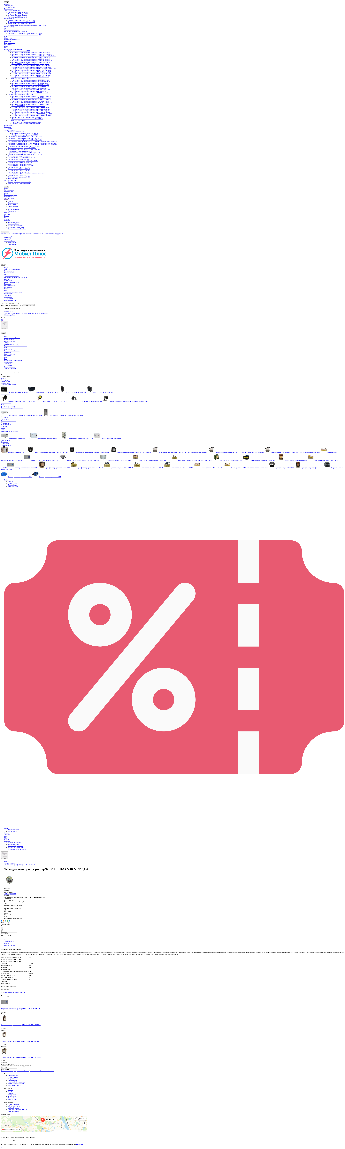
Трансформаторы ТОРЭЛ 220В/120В (19, 170)
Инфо (6, 199)
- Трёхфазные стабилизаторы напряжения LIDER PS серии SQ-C (31, 67)
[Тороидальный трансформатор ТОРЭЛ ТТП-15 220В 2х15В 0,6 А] (10, 885)
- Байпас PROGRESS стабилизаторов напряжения (27, 117)
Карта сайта (44, 1071)
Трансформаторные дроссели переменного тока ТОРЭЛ (25, 154)
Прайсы (6, 216)
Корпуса (6, 36)
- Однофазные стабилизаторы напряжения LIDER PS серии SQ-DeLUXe (34, 56)
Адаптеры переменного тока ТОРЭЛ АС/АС (21, 20)
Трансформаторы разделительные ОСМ (20, 164)
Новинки (7, 4)
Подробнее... (80, 1144)
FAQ (5, 217)
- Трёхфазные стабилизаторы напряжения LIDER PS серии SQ (31, 65)
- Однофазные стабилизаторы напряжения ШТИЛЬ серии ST (30, 86)
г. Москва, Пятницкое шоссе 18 (17, 1109)
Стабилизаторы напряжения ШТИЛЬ (19, 78)
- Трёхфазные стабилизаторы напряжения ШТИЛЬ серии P (30, 91)
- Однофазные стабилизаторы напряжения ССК (26, 122)
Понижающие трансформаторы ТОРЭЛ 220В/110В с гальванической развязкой (32, 143)
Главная (6, 188)
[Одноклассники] (3, 921)
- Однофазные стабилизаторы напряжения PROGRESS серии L (31, 98)
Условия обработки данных (16, 1082)
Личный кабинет (13, 1075)
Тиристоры (7, 127)
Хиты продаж (8, 5)
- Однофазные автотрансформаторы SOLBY (25, 133)
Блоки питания (9, 18)
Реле (5, 47)
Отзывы (6, 219)
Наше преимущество (10, 195)
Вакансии (7, 193)
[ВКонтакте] (1, 921)
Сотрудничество (9, 198)
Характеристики (9, 941)
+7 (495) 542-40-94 (13, 1104)
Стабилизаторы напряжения (13, 49)
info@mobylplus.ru (13, 1108)
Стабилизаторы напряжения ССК (18, 120)
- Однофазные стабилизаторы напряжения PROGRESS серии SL (31, 99)
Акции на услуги (13, 211)
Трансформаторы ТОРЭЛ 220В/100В (19, 167)
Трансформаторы (9, 130)
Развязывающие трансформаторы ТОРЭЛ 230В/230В (24, 146)
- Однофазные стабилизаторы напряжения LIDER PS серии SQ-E (32, 57)
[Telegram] (5, 921)
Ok (2, 1147)
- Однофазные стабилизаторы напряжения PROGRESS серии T (31, 101)
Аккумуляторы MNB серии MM (18, 12)
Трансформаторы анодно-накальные (19, 156)
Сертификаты (8, 191)
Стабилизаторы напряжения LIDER (19, 51)
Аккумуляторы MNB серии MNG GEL (20, 14)
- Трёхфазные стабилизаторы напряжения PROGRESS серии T (31, 112)
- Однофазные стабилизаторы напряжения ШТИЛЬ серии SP (30, 85)
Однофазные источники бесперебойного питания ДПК (25, 33)
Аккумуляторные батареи (12, 10)
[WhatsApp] (7, 921)
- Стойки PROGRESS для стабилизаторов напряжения (28, 106)
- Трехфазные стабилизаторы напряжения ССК (26, 123)
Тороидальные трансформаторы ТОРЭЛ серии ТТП (24, 153)
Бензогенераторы (9, 26)
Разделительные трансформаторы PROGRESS (22, 148)
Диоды (6, 28)
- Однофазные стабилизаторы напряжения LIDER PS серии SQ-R (32, 60)
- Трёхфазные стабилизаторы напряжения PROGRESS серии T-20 (32, 114)
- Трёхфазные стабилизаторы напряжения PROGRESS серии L (31, 109)
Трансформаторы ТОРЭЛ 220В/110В (19, 169)
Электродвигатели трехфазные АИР (19, 183)
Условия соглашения (14, 1085)
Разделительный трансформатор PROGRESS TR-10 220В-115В (21, 1008)
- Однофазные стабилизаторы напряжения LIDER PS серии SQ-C (32, 54)
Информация (12, 1094)
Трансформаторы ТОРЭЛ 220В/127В (19, 172)
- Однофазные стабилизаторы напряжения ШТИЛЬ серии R (30, 83)
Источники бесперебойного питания (15, 31)
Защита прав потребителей (16, 1083)
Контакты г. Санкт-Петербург (17, 229)
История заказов (13, 1077)
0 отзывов (6, 890)
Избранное (11, 1079)
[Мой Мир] (9, 921)
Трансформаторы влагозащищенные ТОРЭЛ (21, 157)
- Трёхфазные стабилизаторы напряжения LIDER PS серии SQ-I (31, 72)
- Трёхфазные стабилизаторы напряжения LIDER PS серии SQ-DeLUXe (34, 68)
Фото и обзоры (12, 204)
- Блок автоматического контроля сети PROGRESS (27, 119)
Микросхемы (8, 38)
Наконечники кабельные (11, 39)
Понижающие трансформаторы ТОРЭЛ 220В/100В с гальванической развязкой (32, 141)
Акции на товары (13, 209)
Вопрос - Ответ (9, 945)
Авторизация (12, 242)
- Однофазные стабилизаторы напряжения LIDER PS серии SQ (31, 52)
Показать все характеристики (13, 918)
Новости (10, 201)
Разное (6, 46)
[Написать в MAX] (2, 320)
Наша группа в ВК (13, 1111)
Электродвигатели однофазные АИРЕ (19, 182)
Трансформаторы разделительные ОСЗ (20, 162)
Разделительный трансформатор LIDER (20, 151)
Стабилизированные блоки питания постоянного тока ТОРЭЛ (27, 25)
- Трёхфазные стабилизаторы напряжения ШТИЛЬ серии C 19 (31, 89)
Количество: (4, 926)
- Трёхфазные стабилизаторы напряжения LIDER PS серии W (30, 77)
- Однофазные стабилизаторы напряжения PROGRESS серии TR (31, 104)
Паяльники (7, 41)
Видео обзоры (12, 1098)
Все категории (8, 9)
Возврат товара (12, 1080)
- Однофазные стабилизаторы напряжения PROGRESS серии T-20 (32, 102)
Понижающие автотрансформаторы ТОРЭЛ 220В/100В (25, 136)
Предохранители (9, 43)
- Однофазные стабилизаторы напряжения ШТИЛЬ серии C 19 (31, 81)
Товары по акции (9, 7)
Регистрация (12, 244)
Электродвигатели (10, 180)
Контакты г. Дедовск (14, 222)
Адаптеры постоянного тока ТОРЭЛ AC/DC (21, 22)
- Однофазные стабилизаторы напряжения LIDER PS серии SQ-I (31, 59)
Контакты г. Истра (13, 224)
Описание (7, 940)
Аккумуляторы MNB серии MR (17, 15)
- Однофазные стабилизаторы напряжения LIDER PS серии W (31, 62)
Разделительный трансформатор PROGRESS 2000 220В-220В (21, 1041)
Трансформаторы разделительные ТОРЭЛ (21, 165)
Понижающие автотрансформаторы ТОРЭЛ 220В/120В (25, 140)
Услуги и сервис (9, 190)
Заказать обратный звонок (12, 308)
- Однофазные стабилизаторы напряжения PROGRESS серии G (31, 96)
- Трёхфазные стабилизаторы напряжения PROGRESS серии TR (31, 115)
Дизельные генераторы (11, 30)
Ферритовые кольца (14, 178)
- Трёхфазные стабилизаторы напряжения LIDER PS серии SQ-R (31, 73)
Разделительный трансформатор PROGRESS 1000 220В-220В (21, 1025)
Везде (6, 268)
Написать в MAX (15, 1106)
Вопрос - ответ (12, 1099)
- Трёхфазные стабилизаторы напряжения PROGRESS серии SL (31, 110)
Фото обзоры (12, 1096)
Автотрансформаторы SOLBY (17, 132)
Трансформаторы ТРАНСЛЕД (17, 175)
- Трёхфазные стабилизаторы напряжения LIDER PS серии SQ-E (31, 70)
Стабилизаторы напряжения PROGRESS (20, 94)
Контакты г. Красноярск (15, 225)
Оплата (6, 212)
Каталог (6, 376)
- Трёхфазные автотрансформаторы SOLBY (25, 135)
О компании (9, 1071)
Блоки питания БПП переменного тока (20, 23)
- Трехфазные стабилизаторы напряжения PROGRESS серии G (31, 107)
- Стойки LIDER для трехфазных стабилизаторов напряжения (30, 64)
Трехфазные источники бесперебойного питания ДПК (24, 35)
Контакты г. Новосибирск (16, 227)
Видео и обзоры (13, 206)
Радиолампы (8, 44)
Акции (6, 208)
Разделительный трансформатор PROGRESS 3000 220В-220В (21, 1057)
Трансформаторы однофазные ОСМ (19, 159)
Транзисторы (8, 128)
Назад (6, 2)
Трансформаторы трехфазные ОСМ (19, 177)
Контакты (7, 220)
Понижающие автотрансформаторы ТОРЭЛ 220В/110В (25, 138)
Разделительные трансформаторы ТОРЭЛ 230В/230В (24, 149)
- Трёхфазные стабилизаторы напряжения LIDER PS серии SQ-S (31, 75)
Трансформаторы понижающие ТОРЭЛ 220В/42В (23, 161)
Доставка (7, 214)
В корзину (4, 933)
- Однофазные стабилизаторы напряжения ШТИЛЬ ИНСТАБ (30, 80)
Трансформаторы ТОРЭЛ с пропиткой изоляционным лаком (26, 174)
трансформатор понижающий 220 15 (15, 992)
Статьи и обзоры (13, 203)
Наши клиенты (9, 196)
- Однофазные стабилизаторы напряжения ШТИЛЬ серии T (30, 88)
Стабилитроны (8, 125)
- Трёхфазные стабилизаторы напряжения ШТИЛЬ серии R (30, 93)
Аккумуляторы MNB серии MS (17, 17)
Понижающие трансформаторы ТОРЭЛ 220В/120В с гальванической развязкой (32, 144)
